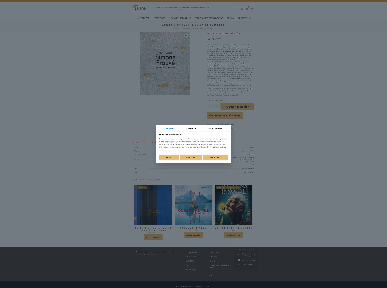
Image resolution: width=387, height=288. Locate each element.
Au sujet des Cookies (216, 128)
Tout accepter (215, 157)
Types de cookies (191, 128)
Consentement (169, 128)
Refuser (169, 157)
